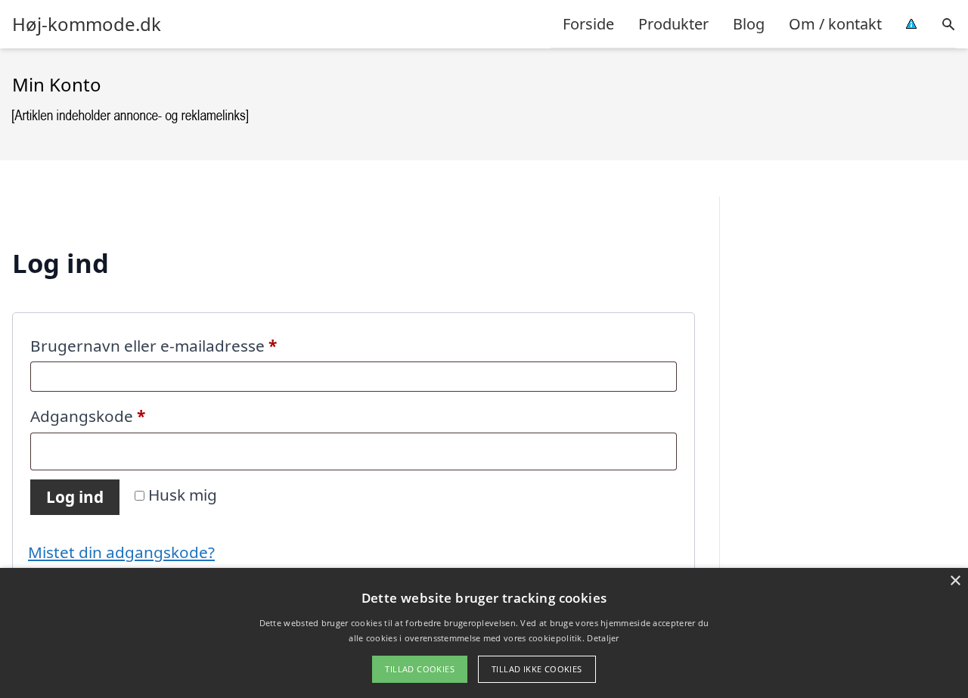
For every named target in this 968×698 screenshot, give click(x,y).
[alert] (484, 633)
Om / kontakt (835, 24)
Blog (749, 24)
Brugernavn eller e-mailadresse (188, 345)
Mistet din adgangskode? (121, 552)
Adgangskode (123, 416)
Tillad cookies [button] (420, 669)
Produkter (673, 24)
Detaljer (603, 638)
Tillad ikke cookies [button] (537, 669)
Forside (588, 24)
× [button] (954, 581)
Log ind (75, 496)
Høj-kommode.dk (86, 24)
